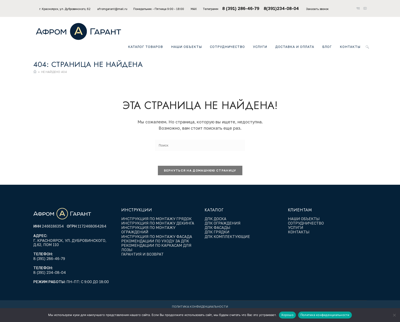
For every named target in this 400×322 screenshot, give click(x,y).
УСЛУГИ (295, 227)
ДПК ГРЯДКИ (217, 232)
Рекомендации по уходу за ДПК (155, 241)
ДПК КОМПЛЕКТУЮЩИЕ (227, 236)
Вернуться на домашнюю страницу (200, 170)
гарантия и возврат (142, 254)
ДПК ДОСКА (215, 218)
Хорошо (287, 315)
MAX (193, 9)
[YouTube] (365, 8)
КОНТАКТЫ (298, 232)
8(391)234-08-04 (282, 8)
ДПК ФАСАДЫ (217, 227)
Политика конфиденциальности (200, 306)
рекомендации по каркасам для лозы (156, 247)
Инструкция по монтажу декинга (157, 223)
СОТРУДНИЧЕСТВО (306, 223)
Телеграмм (210, 9)
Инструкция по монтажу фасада (156, 236)
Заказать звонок (317, 9)
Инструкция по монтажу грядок (157, 218)
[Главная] (35, 72)
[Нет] (394, 315)
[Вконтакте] (359, 8)
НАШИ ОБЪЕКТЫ (304, 218)
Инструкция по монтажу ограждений (148, 229)
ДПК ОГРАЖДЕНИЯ (223, 223)
